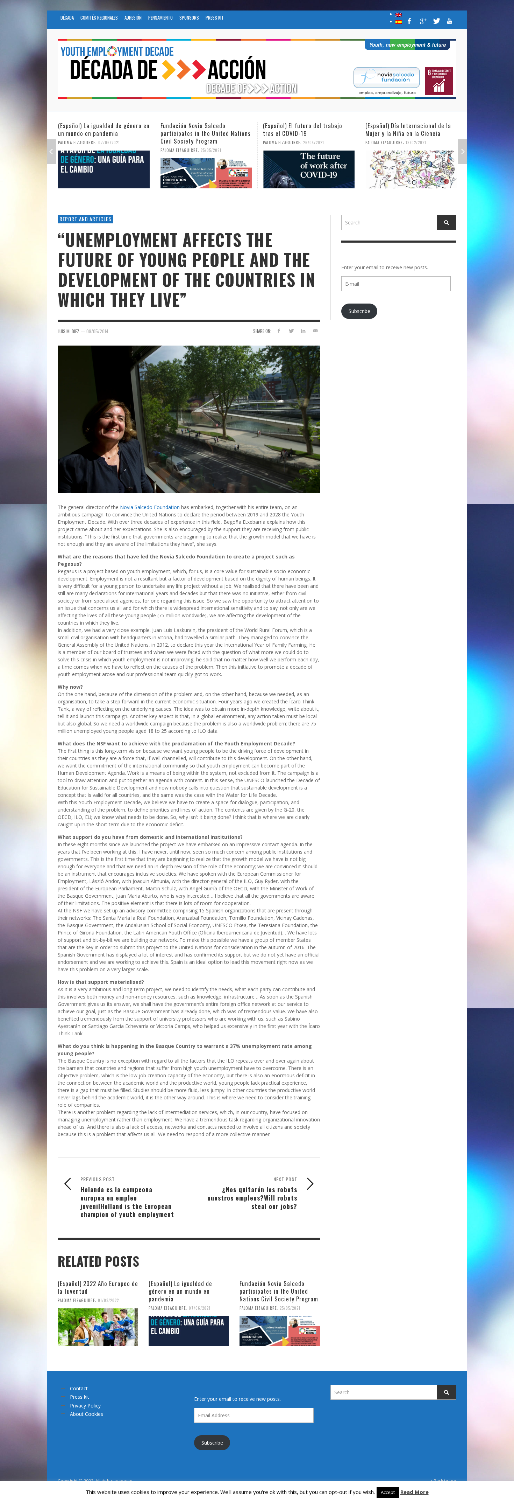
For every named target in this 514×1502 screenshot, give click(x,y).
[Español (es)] (398, 21)
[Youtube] (449, 21)
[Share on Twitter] (291, 330)
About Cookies (86, 1414)
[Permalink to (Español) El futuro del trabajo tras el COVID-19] (206, 169)
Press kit (79, 1396)
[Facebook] (409, 21)
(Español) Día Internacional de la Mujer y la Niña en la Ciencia (306, 129)
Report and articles (85, 219)
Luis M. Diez (68, 331)
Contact (79, 1388)
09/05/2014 (97, 331)
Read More (414, 1491)
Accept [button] (388, 1492)
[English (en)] (398, 14)
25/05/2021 (108, 150)
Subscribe (359, 311)
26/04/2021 (211, 142)
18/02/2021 (313, 142)
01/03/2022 (108, 1300)
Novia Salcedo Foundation (150, 507)
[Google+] (422, 21)
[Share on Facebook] (279, 330)
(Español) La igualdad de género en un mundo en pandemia (180, 1291)
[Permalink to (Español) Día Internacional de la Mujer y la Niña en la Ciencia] (309, 169)
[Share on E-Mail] (315, 330)
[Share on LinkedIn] (303, 330)
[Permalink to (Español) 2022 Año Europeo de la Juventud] (98, 1327)
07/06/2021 (199, 1308)
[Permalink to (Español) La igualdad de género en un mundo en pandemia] (189, 1331)
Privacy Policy (85, 1405)
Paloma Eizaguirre (76, 150)
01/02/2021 (416, 150)
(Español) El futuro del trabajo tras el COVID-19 (200, 129)
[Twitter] (436, 21)
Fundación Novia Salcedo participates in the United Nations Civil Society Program (103, 133)
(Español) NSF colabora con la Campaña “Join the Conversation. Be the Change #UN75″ (408, 133)
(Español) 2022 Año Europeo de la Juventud (98, 1287)
